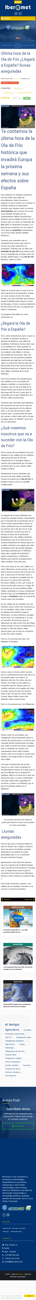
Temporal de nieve (23, 1037)
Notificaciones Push (16, 1231)
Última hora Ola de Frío (24, 92)
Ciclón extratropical (12, 1062)
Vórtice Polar (8, 92)
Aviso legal (15, 1228)
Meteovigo (6, 1231)
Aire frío (8, 1037)
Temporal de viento (12, 1069)
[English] (19, 38)
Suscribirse (19, 1126)
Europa (18, 2)
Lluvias (22, 1044)
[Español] (17, 38)
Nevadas (26, 1065)
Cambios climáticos (12, 1072)
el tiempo (12, 1024)
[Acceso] (16, 13)
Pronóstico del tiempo (14, 1034)
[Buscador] (20, 13)
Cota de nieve (10, 1055)
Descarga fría (10, 1076)
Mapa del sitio (7, 1228)
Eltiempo (16, 78)
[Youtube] (8, 1215)
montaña (27, 1030)
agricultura (12, 1029)
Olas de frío (17, 88)
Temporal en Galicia (13, 1058)
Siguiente (29, 899)
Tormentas (9, 1048)
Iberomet (19, 1274)
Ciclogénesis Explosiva (14, 1041)
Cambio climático (12, 1065)
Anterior (7, 899)
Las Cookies (22, 1228)
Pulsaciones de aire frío (14, 1051)
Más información (19, 1298)
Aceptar (29, 1296)
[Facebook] (4, 1215)
